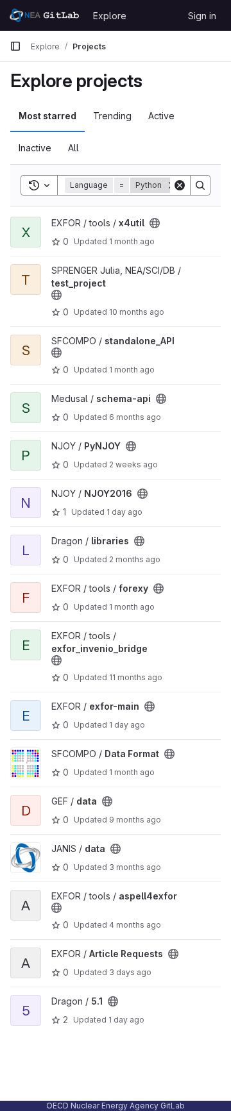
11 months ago (135, 677)
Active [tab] (161, 115)
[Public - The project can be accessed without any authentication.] (155, 223)
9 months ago (135, 819)
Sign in (202, 15)
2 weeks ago (133, 464)
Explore (109, 15)
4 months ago (135, 925)
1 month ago (132, 241)
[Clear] (179, 185)
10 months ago (136, 312)
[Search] (200, 185)
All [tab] (73, 147)
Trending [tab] (112, 115)
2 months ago (134, 559)
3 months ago (135, 867)
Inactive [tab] (35, 147)
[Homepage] (45, 15)
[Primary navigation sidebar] (15, 46)
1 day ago (124, 512)
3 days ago (130, 972)
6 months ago (135, 417)
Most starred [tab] (47, 115)
